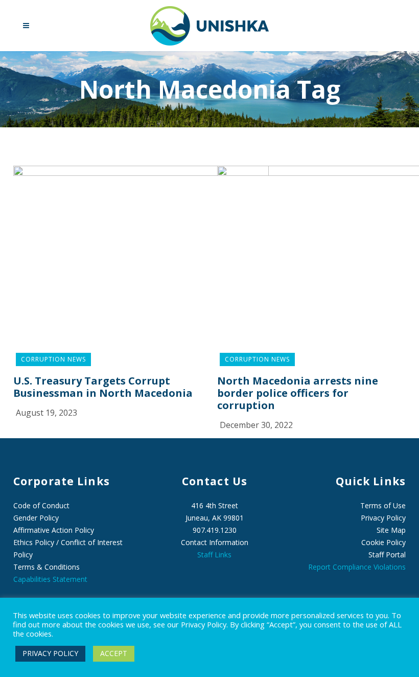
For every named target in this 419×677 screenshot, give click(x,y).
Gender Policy (36, 518)
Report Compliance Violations (357, 567)
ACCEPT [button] (113, 653)
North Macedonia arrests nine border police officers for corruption (297, 393)
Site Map (391, 530)
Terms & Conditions (46, 567)
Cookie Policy (383, 542)
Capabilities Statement (50, 579)
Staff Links (214, 554)
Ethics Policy (33, 542)
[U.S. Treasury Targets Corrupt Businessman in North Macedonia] (141, 262)
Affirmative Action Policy (53, 530)
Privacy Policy (383, 518)
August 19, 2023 (46, 412)
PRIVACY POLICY (50, 653)
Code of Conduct (41, 505)
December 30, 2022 (256, 425)
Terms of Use (383, 505)
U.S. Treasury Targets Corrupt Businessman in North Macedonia (103, 387)
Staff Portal (387, 554)
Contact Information (214, 542)
